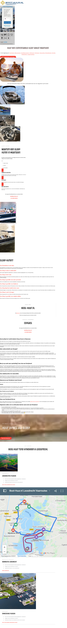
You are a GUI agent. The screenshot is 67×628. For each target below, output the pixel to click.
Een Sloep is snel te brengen (7, 292)
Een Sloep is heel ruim (5, 274)
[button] (28, 265)
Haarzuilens (42, 53)
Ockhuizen (32, 53)
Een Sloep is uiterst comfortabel (8, 270)
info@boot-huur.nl (14, 196)
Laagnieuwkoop (30, 54)
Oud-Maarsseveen (25, 53)
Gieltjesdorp (24, 54)
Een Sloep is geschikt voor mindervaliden (10, 296)
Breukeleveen (48, 53)
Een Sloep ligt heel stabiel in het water (9, 288)
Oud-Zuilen (11, 53)
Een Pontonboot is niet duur (7, 265)
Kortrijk (53, 53)
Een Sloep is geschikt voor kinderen (9, 283)
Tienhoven (37, 53)
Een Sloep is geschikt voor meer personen (10, 279)
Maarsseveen (18, 53)
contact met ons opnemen (34, 401)
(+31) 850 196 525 (14, 198)
